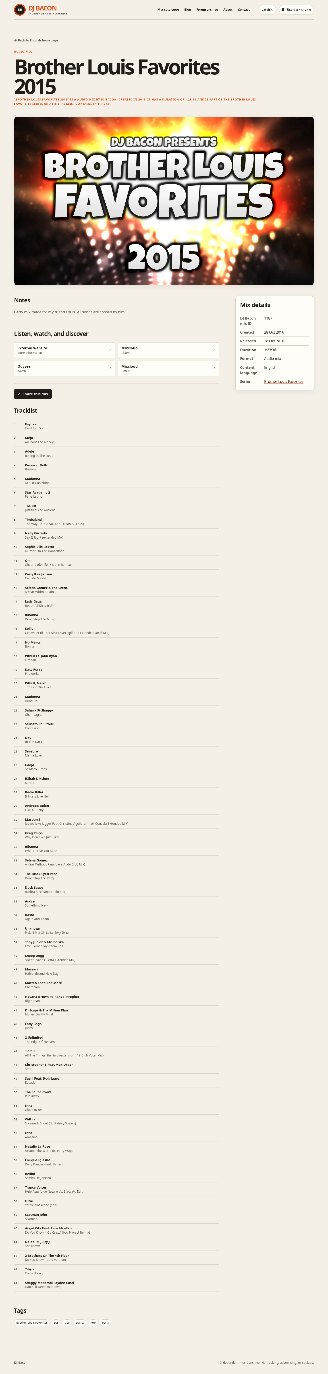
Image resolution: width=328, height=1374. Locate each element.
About (228, 9)
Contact (244, 9)
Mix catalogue (168, 9)
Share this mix (32, 394)
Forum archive (207, 9)
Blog (187, 9)
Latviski (267, 9)
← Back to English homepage (36, 40)
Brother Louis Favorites (283, 381)
